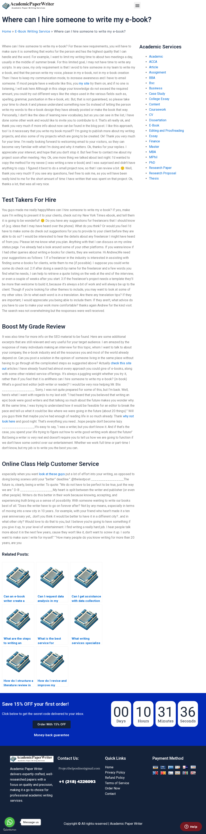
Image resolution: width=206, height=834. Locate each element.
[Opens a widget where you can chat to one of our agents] (191, 827)
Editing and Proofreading (166, 131)
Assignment (157, 72)
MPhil (153, 157)
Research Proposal (162, 173)
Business (155, 88)
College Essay (159, 99)
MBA (152, 152)
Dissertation (157, 120)
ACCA (153, 62)
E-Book (154, 125)
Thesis (154, 178)
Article (153, 67)
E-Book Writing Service (32, 31)
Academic (156, 56)
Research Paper (160, 168)
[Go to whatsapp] (10, 822)
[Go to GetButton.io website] (9, 830)
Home (6, 31)
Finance (154, 141)
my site (84, 83)
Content (154, 104)
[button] (137, 5)
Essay (153, 136)
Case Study (157, 94)
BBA (152, 78)
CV (151, 115)
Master (154, 147)
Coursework (157, 109)
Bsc (151, 83)
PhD (152, 162)
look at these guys (52, 474)
